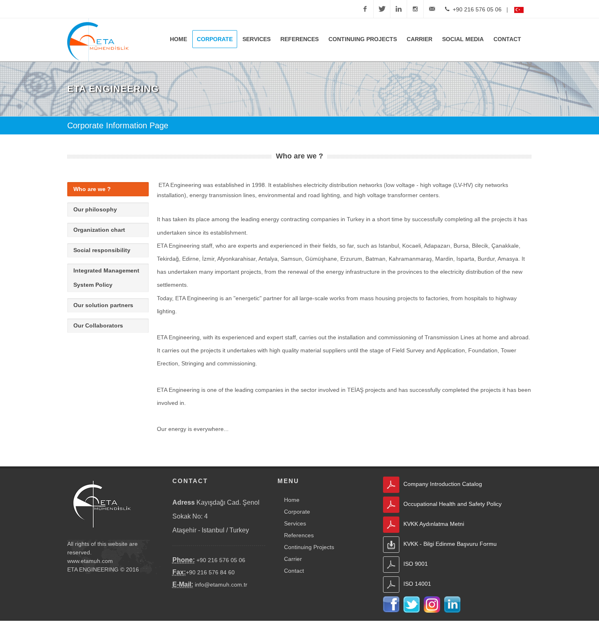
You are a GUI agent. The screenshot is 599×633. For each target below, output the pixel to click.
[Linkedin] (398, 9)
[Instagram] (415, 9)
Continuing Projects (309, 547)
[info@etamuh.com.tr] (432, 9)
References (299, 535)
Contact (294, 570)
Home (292, 500)
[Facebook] (365, 9)
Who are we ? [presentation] (92, 189)
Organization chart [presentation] (99, 229)
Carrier (293, 559)
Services (295, 523)
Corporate (297, 511)
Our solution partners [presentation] (103, 305)
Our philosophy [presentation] (95, 209)
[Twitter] (382, 9)
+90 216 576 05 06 (475, 9)
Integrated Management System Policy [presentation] (106, 277)
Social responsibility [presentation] (101, 250)
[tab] (108, 189)
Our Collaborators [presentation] (98, 325)
